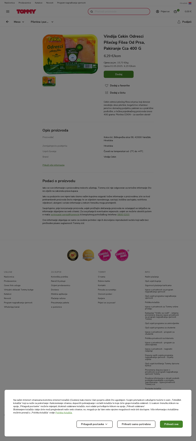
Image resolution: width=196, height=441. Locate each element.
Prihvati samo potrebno (136, 424)
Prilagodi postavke (92, 424)
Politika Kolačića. (63, 412)
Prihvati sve (171, 424)
